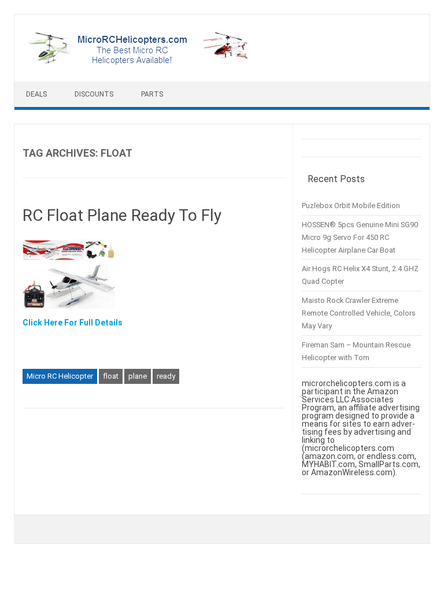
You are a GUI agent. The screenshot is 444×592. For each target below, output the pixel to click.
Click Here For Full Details (73, 322)
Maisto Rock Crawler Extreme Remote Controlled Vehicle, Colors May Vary (359, 313)
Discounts (94, 94)
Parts (152, 94)
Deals (36, 94)
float (111, 376)
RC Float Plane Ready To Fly (122, 215)
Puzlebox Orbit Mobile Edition (351, 205)
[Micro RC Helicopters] (139, 61)
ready (166, 376)
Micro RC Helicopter (60, 376)
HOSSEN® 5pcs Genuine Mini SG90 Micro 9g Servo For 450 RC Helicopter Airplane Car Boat (360, 237)
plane (137, 376)
